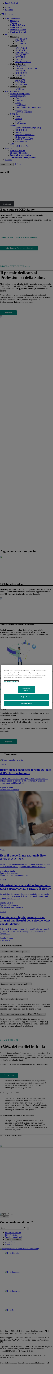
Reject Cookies (26, 697)
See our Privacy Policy (11, 681)
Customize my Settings (26, 689)
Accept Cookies (26, 703)
